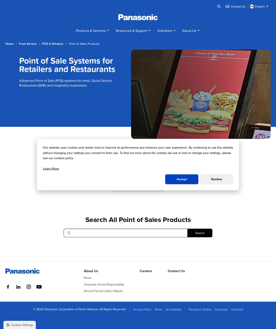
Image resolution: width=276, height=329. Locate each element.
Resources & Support (131, 30)
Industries (164, 30)
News (87, 278)
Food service (28, 44)
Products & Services (91, 30)
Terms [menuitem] (158, 309)
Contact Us (176, 271)
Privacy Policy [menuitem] (142, 309)
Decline (216, 179)
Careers (146, 271)
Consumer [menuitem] (221, 309)
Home (9, 44)
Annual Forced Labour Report (103, 291)
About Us (189, 30)
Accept (182, 179)
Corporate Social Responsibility (104, 284)
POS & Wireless (52, 44)
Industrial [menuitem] (237, 309)
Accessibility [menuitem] (174, 309)
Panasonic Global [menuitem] (199, 309)
